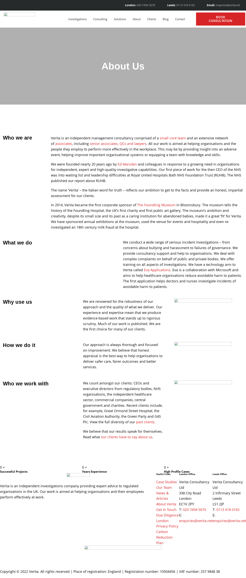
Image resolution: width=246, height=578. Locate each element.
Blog (166, 19)
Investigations (77, 19)
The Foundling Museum (156, 205)
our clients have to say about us (126, 437)
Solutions (120, 19)
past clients (145, 422)
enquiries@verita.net (196, 520)
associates (63, 143)
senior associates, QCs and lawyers (118, 143)
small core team (173, 138)
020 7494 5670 (194, 509)
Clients (151, 19)
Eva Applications (157, 270)
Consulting (100, 19)
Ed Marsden (127, 164)
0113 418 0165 (227, 509)
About (137, 19)
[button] (192, 19)
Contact (180, 19)
